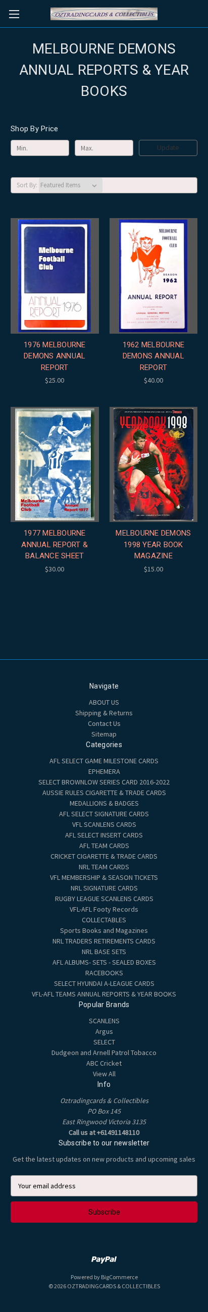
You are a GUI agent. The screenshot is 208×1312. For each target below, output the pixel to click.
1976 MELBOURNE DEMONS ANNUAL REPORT (55, 356)
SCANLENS (104, 1020)
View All (104, 1073)
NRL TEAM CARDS (104, 866)
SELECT (104, 1041)
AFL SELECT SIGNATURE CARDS (104, 813)
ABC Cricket (104, 1063)
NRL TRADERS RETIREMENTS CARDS (104, 941)
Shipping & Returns (104, 712)
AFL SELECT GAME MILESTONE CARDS (104, 760)
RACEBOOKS (104, 972)
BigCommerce (119, 1277)
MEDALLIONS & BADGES (104, 803)
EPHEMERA (104, 771)
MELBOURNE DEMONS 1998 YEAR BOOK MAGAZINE (153, 544)
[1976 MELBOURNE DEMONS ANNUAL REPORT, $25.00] (54, 276)
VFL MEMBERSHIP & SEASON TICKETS (104, 877)
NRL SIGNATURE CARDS (104, 888)
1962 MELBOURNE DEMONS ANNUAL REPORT (154, 356)
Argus (104, 1031)
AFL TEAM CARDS (104, 845)
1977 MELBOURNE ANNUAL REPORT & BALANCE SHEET (54, 544)
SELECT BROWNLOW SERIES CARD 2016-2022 (104, 781)
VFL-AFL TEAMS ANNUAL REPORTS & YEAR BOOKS (104, 994)
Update (168, 147)
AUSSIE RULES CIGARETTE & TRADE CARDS (104, 792)
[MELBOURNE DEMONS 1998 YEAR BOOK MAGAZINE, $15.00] (153, 464)
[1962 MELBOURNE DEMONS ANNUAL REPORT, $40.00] (153, 276)
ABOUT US (104, 702)
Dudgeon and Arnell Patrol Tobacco (104, 1052)
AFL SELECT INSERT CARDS (104, 834)
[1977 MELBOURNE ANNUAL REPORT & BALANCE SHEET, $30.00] (54, 464)
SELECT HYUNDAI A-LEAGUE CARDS (104, 983)
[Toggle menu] (14, 14)
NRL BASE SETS (104, 951)
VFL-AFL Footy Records (104, 909)
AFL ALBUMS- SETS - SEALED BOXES (104, 962)
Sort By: (27, 185)
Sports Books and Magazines (104, 930)
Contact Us (104, 723)
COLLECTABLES (104, 919)
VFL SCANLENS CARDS (104, 824)
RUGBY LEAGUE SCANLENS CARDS (104, 898)
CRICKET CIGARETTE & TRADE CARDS (104, 856)
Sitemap (104, 734)
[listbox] (70, 185)
